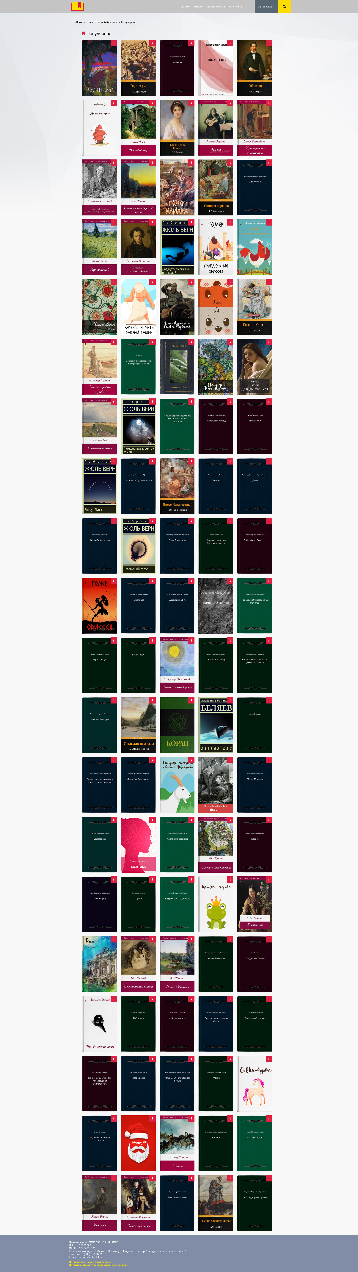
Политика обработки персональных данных (98, 1264)
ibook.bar (77, 6)
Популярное (216, 6)
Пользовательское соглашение (90, 1261)
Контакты (236, 6)
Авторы (198, 6)
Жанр (185, 6)
